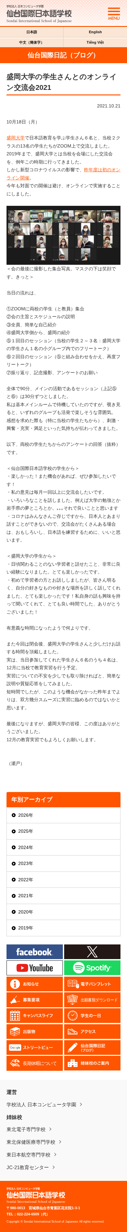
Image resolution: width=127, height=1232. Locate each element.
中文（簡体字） (31, 42)
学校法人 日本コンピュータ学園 (41, 1104)
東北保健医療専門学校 (31, 1142)
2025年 (25, 831)
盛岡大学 (16, 137)
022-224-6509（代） (33, 1214)
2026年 (25, 815)
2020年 (25, 911)
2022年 (25, 879)
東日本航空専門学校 (28, 1154)
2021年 (25, 895)
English (95, 32)
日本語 (31, 32)
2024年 (25, 847)
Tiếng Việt (95, 42)
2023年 (25, 863)
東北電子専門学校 (26, 1129)
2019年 (25, 927)
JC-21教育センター (28, 1167)
